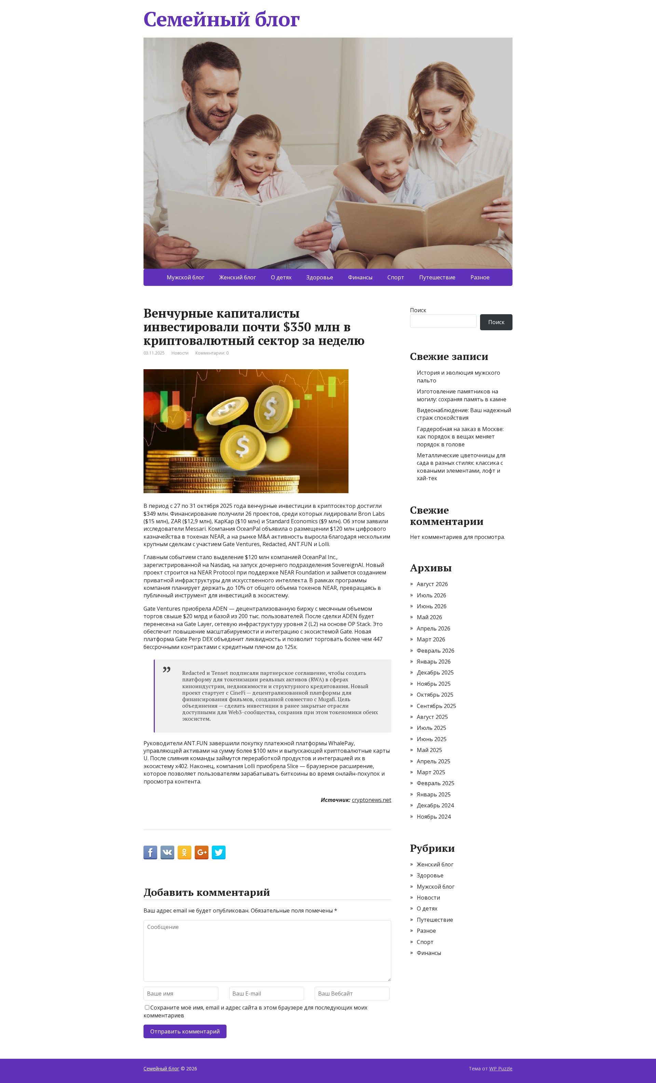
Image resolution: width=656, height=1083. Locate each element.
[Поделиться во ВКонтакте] (167, 852)
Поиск (418, 310)
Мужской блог (185, 277)
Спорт (395, 277)
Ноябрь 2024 (434, 816)
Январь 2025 (434, 794)
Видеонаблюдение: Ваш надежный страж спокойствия (464, 413)
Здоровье (319, 277)
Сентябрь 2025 (436, 706)
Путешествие (437, 277)
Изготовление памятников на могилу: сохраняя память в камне (461, 395)
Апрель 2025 (433, 761)
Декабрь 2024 (435, 805)
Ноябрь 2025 (434, 684)
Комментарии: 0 (212, 353)
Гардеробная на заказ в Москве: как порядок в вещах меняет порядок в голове (460, 436)
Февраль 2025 (435, 783)
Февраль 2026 (435, 650)
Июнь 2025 (432, 739)
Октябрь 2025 (435, 694)
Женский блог (237, 277)
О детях (281, 277)
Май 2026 (429, 617)
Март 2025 (431, 772)
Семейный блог (221, 18)
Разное (480, 277)
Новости (180, 353)
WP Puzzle (500, 1068)
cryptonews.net (371, 800)
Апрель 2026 (433, 628)
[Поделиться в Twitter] (219, 852)
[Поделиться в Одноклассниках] (184, 852)
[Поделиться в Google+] (201, 852)
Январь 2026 (434, 661)
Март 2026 (431, 639)
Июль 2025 (431, 728)
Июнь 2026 (432, 606)
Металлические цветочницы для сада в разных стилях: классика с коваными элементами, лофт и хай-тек (461, 467)
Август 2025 (432, 717)
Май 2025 (429, 750)
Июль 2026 (431, 595)
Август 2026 (432, 584)
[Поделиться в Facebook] (150, 852)
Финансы (360, 277)
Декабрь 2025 (435, 672)
